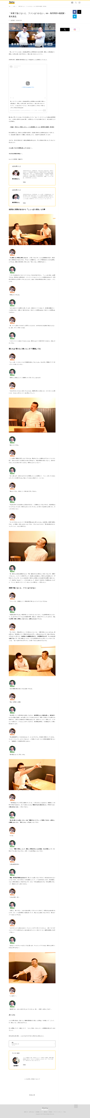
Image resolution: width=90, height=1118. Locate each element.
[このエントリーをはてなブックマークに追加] (75, 16)
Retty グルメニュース (12, 2)
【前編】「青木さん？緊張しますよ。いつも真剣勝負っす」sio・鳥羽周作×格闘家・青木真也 (32, 127)
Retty (65, 1111)
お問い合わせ (31, 1111)
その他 (14, 6)
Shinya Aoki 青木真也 (14, 110)
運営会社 (45, 1111)
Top (9, 6)
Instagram (79, 2)
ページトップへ (76, 1106)
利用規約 (50, 1111)
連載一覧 (25, 1111)
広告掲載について (39, 1111)
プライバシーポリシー (58, 1111)
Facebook (72, 2)
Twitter (76, 2)
